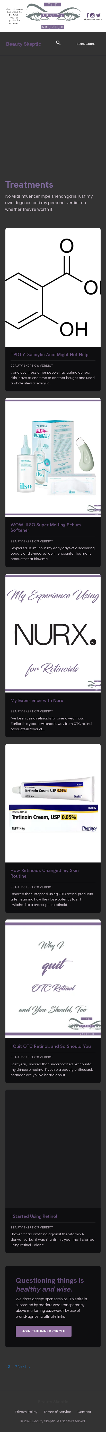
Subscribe (85, 44)
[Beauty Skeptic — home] (53, 31)
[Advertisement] (53, 111)
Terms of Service (57, 1412)
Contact (84, 1412)
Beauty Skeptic (23, 44)
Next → (24, 1367)
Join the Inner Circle (43, 1331)
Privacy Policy (26, 1412)
